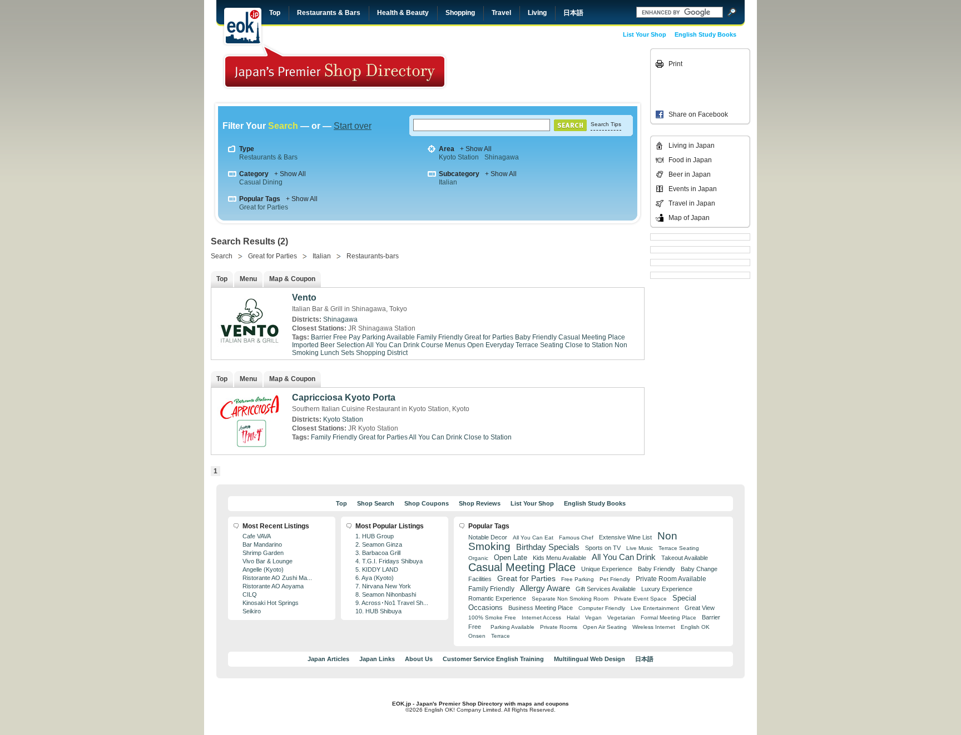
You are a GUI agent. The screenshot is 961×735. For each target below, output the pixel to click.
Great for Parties (263, 207)
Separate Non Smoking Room (570, 599)
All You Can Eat (533, 537)
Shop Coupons (426, 503)
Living (537, 13)
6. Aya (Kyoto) (374, 577)
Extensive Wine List (625, 537)
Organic (478, 558)
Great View (700, 607)
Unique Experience (606, 569)
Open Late (510, 557)
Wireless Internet (653, 627)
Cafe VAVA (256, 536)
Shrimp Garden (263, 552)
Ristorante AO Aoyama (273, 586)
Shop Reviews (480, 503)
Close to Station (589, 345)
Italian (448, 182)
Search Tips (606, 124)
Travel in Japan (691, 203)
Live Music (639, 548)
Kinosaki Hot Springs (270, 602)
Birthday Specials (547, 547)
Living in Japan (691, 145)
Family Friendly (440, 337)
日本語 (573, 13)
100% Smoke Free (492, 617)
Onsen (477, 636)
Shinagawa (501, 157)
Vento (304, 297)
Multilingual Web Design (589, 659)
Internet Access (541, 617)
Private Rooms (558, 627)
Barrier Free (329, 337)
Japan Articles (328, 659)
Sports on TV (603, 547)
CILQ (249, 594)
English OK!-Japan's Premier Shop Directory (335, 66)
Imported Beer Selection (328, 345)
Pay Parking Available (382, 337)
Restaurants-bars (372, 256)
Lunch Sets (337, 353)
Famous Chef (576, 537)
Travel (501, 13)
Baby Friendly (536, 337)
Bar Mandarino (262, 544)
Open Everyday (490, 345)
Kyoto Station (459, 157)
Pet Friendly (615, 579)
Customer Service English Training (493, 659)
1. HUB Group (374, 536)
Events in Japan (692, 189)
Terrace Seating (539, 345)
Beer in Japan (689, 174)
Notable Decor (487, 537)
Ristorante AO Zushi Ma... (277, 577)
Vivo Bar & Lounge (267, 561)
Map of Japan (689, 218)
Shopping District (382, 353)
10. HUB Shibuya (378, 611)
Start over (352, 126)
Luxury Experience (666, 589)
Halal (573, 617)
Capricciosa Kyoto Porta (343, 397)
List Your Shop (644, 34)
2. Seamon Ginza (378, 544)
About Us (419, 659)
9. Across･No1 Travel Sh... (391, 602)
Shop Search (375, 503)
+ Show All (476, 149)
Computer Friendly (601, 608)
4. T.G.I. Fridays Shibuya (389, 561)
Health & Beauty (403, 13)
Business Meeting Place (540, 607)
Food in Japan (690, 160)
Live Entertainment (655, 608)
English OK (695, 627)
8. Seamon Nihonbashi (385, 594)
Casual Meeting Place (591, 337)
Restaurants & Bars (328, 13)
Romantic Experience (497, 598)
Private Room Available (671, 579)
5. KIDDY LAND (376, 569)
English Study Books (705, 34)
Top (274, 13)
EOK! (243, 26)
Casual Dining (261, 182)
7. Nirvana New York (383, 586)
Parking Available (512, 627)
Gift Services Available (606, 589)
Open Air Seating (605, 627)
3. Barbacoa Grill (377, 552)
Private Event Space (640, 599)
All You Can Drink (392, 345)
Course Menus (443, 345)
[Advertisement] (571, 73)
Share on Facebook (698, 114)
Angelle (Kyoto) (263, 569)
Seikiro (251, 611)
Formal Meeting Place (668, 617)
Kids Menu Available (559, 557)
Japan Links (377, 659)
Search (221, 256)
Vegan (593, 617)
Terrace (500, 636)
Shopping (460, 13)
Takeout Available (684, 557)
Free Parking (577, 579)
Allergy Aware (545, 588)
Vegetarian (621, 617)
